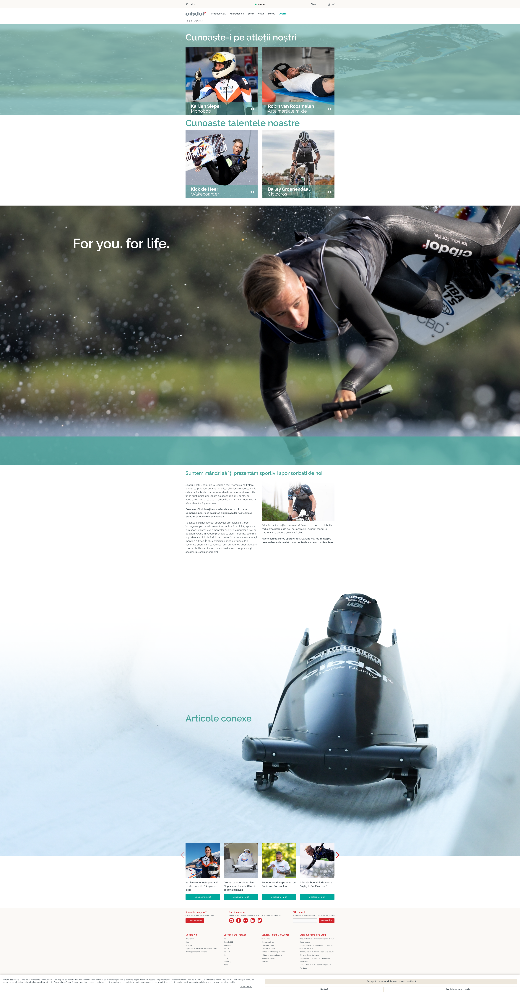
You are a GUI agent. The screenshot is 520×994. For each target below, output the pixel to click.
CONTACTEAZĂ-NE (195, 920)
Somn (226, 955)
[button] (336, 855)
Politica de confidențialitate (271, 955)
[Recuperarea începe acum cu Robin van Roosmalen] (279, 845)
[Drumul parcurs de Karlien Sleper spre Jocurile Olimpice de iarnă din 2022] (241, 845)
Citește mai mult (203, 897)
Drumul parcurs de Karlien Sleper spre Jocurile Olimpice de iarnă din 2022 (317, 953)
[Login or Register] (329, 4)
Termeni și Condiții (268, 958)
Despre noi (190, 939)
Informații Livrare (267, 945)
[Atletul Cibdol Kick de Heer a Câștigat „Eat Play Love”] (317, 845)
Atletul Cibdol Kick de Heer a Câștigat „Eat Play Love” (315, 966)
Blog (187, 942)
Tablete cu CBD (229, 945)
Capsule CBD (228, 942)
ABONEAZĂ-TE (326, 920)
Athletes (189, 945)
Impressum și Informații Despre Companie (201, 948)
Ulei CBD (227, 939)
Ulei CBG (227, 948)
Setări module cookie (458, 989)
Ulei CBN (227, 952)
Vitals (226, 958)
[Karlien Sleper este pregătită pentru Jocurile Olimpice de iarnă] (203, 845)
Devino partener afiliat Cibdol (196, 952)
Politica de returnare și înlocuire (273, 952)
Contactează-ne (267, 942)
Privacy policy (246, 987)
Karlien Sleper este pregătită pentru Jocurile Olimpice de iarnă (316, 946)
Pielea (226, 965)
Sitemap (264, 961)
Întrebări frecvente (268, 948)
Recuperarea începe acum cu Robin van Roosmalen (315, 959)
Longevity (227, 961)
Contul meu (265, 939)
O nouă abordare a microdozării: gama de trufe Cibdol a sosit (317, 940)
